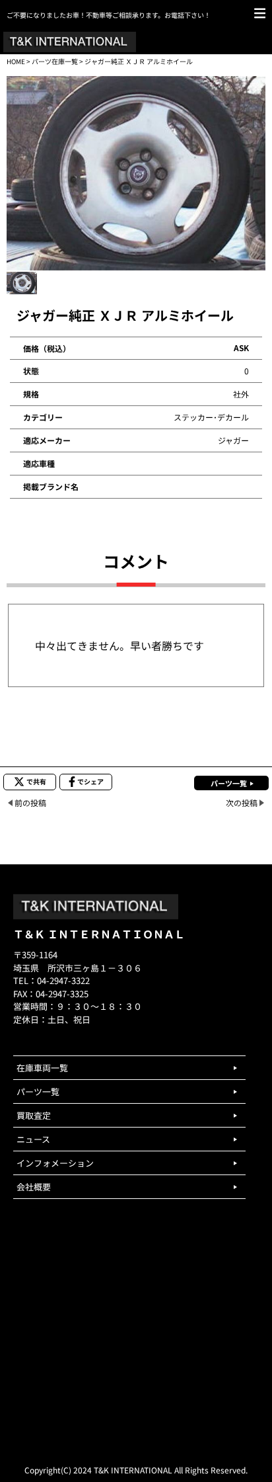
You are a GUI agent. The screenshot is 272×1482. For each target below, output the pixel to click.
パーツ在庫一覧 (55, 61)
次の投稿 (241, 802)
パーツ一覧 (229, 783)
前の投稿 (30, 802)
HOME (16, 61)
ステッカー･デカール (211, 417)
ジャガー (233, 440)
